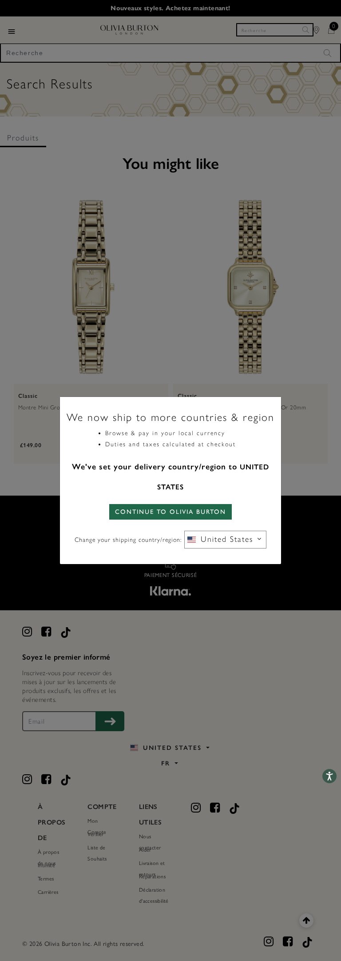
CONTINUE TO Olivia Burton (170, 512)
